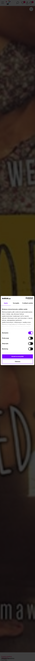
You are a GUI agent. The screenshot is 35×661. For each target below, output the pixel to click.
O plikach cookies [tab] (27, 303)
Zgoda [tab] (6, 303)
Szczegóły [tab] (16, 303)
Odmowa (17, 361)
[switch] (30, 338)
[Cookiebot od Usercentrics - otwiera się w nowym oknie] (25, 298)
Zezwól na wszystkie (17, 356)
